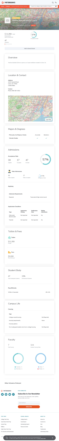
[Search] (52, 2)
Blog (41, 426)
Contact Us (42, 421)
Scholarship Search (25, 424)
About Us (42, 419)
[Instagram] (13, 394)
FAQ (41, 424)
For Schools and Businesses (7, 431)
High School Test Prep (6, 429)
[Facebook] (6, 394)
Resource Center (24, 426)
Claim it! (33, 25)
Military (2, 426)
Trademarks (43, 429)
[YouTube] (9, 394)
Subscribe (29, 406)
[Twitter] (2, 394)
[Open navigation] (55, 2)
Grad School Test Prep (6, 421)
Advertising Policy (44, 431)
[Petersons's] (8, 2)
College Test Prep (5, 419)
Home (2, 6)
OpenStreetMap (49, 9)
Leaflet (42, 9)
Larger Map (4, 28)
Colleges (8, 6)
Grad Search (23, 421)
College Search (24, 419)
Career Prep (3, 424)
